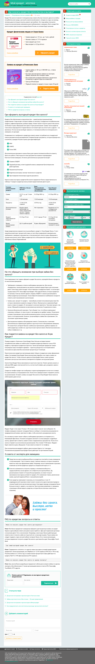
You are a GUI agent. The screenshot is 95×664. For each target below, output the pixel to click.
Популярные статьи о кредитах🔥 (22, 15)
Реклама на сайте (23, 649)
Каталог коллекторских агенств (76, 31)
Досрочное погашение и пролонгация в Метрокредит (23, 602)
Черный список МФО (72, 38)
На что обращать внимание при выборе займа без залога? (26, 102)
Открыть (70, 248)
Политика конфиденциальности (68, 649)
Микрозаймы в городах (73, 18)
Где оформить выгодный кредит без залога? (21, 99)
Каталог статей (10, 649)
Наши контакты (35, 649)
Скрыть (38, 97)
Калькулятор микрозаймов (74, 21)
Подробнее (71, 74)
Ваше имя (10, 580)
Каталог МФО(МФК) (72, 25)
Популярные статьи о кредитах (75, 28)
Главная (7, 15)
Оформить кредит (48, 53)
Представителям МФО (49, 649)
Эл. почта (27, 580)
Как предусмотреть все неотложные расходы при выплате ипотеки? (27, 606)
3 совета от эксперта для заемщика (19, 107)
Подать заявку (49, 88)
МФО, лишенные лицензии (74, 34)
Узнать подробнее (12, 53)
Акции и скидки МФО (73, 15)
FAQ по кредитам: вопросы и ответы (19, 110)
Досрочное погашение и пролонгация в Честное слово (23, 595)
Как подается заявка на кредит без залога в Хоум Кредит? (26, 104)
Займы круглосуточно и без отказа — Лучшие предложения (25, 599)
